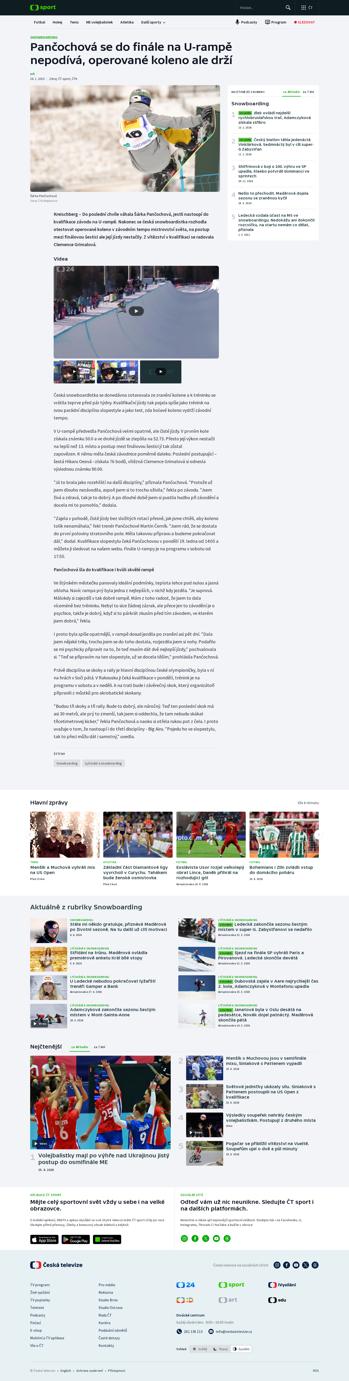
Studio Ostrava (111, 1307)
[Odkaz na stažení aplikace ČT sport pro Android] (75, 1239)
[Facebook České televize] (286, 1265)
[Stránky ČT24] (185, 1286)
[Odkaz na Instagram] (184, 1238)
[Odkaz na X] (206, 1238)
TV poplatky (40, 1300)
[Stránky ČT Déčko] (184, 1301)
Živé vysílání (40, 1292)
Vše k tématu (308, 802)
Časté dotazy (109, 1337)
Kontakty (106, 1345)
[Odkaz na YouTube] (216, 1238)
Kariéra (104, 1322)
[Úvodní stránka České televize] (56, 1265)
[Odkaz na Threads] (227, 1238)
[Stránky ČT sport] (231, 1286)
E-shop (36, 1330)
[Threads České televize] (315, 1265)
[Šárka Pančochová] (125, 138)
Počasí (35, 1322)
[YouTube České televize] (296, 1265)
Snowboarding (43, 37)
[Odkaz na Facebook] (195, 1238)
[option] (200, 1349)
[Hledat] (288, 7)
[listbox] (220, 1349)
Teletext (37, 1307)
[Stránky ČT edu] (277, 1301)
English (66, 1370)
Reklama (106, 1292)
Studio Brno (108, 1300)
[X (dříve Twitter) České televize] (305, 1265)
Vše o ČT (37, 1345)
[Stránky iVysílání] (282, 1286)
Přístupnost (116, 1370)
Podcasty (37, 1315)
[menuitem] (39, 22)
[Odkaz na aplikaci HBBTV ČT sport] (107, 1239)
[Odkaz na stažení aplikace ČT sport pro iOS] (44, 1239)
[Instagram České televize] (277, 1265)
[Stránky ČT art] (228, 1301)
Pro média (107, 1284)
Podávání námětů (113, 1330)
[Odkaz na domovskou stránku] (50, 7)
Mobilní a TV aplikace (47, 1337)
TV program (40, 1284)
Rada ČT (105, 1315)
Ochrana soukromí (89, 1370)
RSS (316, 1370)
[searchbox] (260, 7)
